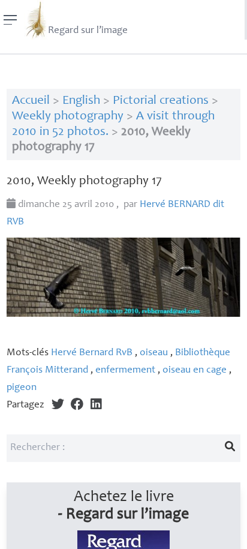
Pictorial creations (161, 101)
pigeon (22, 388)
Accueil (31, 101)
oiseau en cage (194, 370)
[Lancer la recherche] (230, 448)
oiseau (154, 353)
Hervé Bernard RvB (91, 353)
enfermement (125, 370)
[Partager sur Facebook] (77, 405)
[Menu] (10, 20)
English (81, 101)
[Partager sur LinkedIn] (96, 405)
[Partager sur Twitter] (58, 405)
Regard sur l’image (88, 31)
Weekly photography (67, 116)
